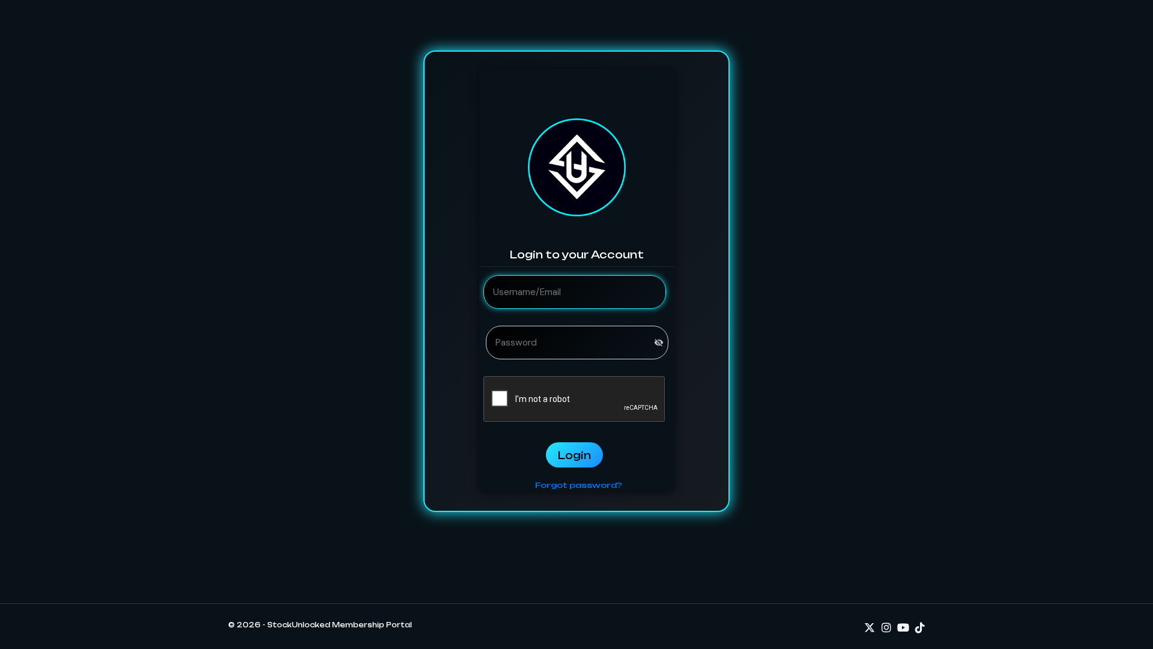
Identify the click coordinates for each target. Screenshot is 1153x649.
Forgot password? (578, 485)
